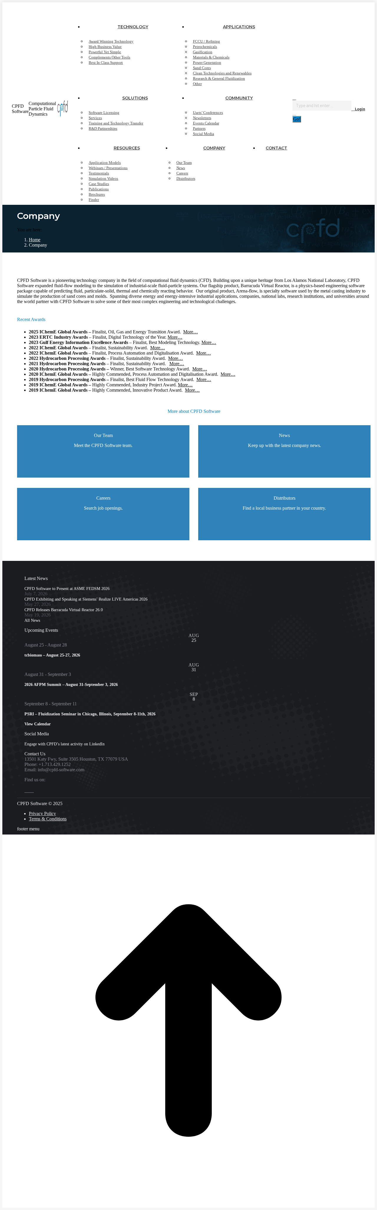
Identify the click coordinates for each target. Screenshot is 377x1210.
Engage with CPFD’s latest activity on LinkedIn (64, 744)
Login (360, 109)
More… (190, 331)
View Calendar (37, 724)
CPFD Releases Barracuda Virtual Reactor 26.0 (63, 610)
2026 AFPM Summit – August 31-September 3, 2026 (71, 684)
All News (32, 620)
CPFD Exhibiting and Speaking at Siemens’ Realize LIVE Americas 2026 (86, 599)
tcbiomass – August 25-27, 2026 (52, 655)
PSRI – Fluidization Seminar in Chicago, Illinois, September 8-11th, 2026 (90, 714)
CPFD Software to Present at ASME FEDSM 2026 (67, 588)
